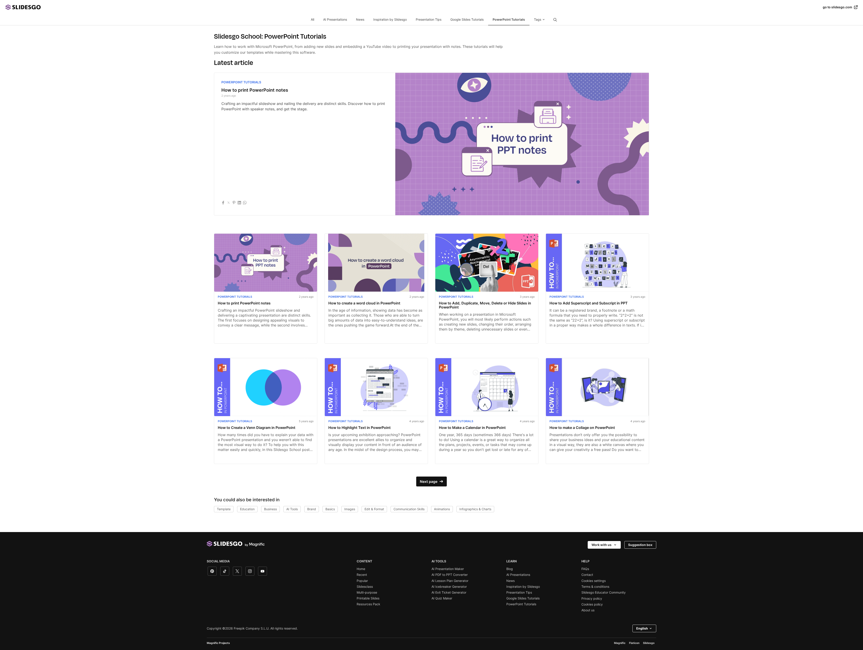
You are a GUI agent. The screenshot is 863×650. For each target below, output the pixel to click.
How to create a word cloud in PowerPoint (364, 303)
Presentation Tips (428, 19)
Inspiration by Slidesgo (390, 19)
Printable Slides (368, 598)
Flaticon (634, 643)
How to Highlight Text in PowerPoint (359, 428)
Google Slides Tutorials (467, 19)
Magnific (619, 643)
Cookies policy (592, 604)
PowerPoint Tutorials (509, 19)
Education (247, 509)
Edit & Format (374, 509)
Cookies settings (593, 581)
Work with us (602, 545)
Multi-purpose (367, 592)
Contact (587, 575)
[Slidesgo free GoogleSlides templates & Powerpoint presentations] (414, 7)
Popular (362, 581)
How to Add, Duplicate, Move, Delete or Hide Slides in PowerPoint (485, 305)
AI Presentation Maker (448, 569)
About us (587, 610)
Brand (311, 509)
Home (361, 569)
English (642, 628)
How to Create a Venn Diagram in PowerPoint (256, 428)
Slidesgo (648, 643)
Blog (509, 569)
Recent (362, 575)
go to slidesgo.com (837, 7)
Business (270, 509)
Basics (330, 509)
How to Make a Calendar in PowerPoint (472, 428)
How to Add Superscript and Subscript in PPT (588, 303)
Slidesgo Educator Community (603, 592)
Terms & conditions (595, 586)
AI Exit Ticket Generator (449, 592)
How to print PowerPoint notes (254, 90)
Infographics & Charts (475, 509)
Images (349, 509)
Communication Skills (409, 509)
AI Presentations (335, 19)
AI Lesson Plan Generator (450, 581)
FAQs (585, 569)
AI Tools (292, 509)
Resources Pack (368, 604)
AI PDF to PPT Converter (450, 575)
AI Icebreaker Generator (449, 586)
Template (224, 509)
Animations (442, 509)
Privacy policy (591, 598)
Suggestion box (640, 545)
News (360, 19)
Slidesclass (365, 586)
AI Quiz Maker (442, 598)
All (312, 19)
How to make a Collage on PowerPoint (582, 428)
